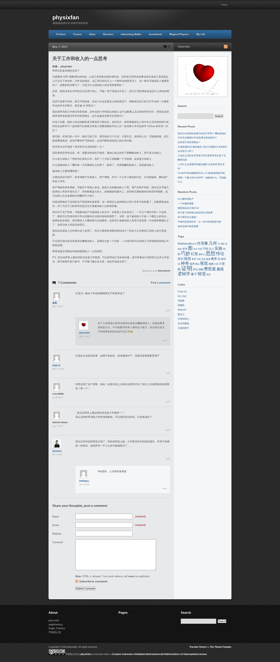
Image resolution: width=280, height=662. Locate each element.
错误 (208, 274)
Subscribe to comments (93, 581)
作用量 (202, 243)
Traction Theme (198, 647)
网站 (197, 264)
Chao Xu (182, 291)
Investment (155, 34)
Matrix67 (182, 309)
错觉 (202, 273)
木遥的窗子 (183, 328)
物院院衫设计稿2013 (188, 208)
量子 (194, 274)
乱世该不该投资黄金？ (189, 142)
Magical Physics (179, 34)
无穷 (203, 259)
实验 (218, 248)
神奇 (185, 263)
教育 (194, 259)
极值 (208, 259)
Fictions (61, 34)
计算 (216, 264)
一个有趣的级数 (186, 203)
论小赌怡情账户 (186, 199)
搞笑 (187, 259)
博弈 (223, 244)
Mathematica (186, 243)
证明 (186, 268)
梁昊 (54, 303)
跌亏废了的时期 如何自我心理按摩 (195, 212)
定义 (211, 248)
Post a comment (160, 282)
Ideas (92, 34)
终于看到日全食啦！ (188, 217)
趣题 (220, 269)
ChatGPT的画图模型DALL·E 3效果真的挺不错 (201, 173)
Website (56, 533)
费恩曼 (210, 269)
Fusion (77, 34)
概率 (214, 258)
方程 (199, 259)
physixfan (65, 17)
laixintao (57, 451)
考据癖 (181, 300)
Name (55, 516)
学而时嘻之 (183, 319)
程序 (192, 263)
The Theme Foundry (220, 647)
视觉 (204, 263)
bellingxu (84, 481)
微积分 (202, 254)
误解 (200, 269)
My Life (200, 34)
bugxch (56, 365)
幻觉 (194, 254)
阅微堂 (181, 305)
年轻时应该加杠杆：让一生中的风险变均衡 (199, 221)
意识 (180, 258)
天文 (195, 249)
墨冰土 (181, 314)
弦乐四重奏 (183, 323)
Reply (168, 310)
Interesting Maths (131, 34)
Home (224, 4)
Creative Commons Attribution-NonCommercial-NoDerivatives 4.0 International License (159, 654)
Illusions (108, 34)
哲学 (184, 248)
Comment (57, 542)
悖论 (220, 253)
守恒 (205, 248)
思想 (210, 253)
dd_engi (182, 296)
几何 (213, 243)
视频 (211, 263)
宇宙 (200, 249)
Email (55, 525)
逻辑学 (184, 273)
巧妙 (185, 253)
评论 (195, 269)
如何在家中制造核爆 (188, 226)
